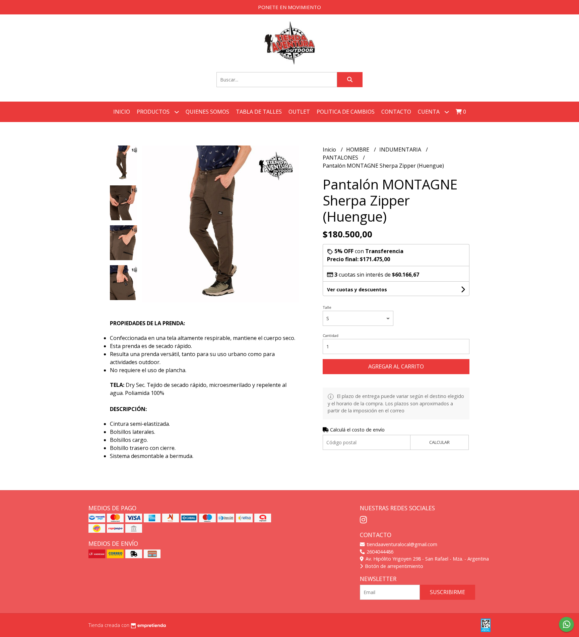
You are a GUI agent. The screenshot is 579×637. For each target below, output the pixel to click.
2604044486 (379, 551)
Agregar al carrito (396, 366)
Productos (154, 111)
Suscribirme (447, 592)
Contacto (396, 111)
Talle (327, 307)
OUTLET (299, 111)
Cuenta (429, 111)
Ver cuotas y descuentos (357, 289)
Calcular (439, 442)
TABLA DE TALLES (259, 111)
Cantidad (330, 335)
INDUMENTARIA (401, 149)
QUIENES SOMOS (207, 111)
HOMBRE (358, 149)
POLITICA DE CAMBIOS (346, 111)
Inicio (121, 111)
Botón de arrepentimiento (393, 566)
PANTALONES (341, 157)
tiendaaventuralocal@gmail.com (401, 544)
